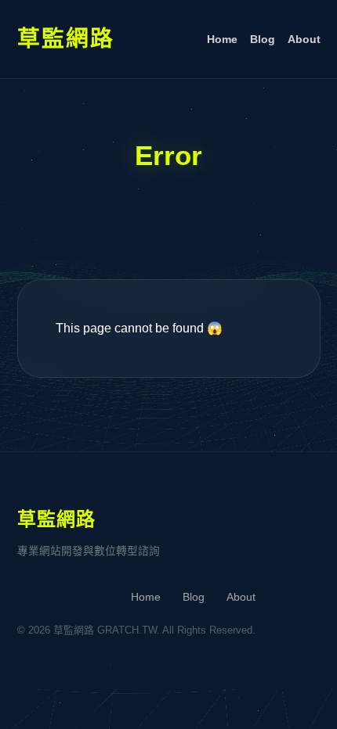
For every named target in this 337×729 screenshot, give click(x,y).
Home (222, 39)
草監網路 (65, 38)
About (304, 39)
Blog (262, 39)
